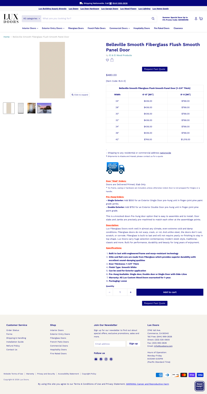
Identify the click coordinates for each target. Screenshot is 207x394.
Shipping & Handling (16, 338)
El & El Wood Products (120, 55)
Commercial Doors (119, 28)
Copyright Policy (89, 374)
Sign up (133, 343)
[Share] (112, 61)
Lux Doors (73, 8)
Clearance (178, 28)
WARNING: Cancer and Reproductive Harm (147, 384)
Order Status (12, 330)
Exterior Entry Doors (52, 28)
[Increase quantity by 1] (130, 292)
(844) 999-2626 (120, 3)
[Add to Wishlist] (107, 60)
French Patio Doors (96, 28)
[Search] (153, 18)
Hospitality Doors (141, 28)
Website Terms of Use (13, 374)
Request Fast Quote (154, 69)
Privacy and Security (46, 374)
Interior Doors (29, 28)
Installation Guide (15, 342)
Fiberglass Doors (76, 28)
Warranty (30, 374)
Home (7, 37)
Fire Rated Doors (161, 28)
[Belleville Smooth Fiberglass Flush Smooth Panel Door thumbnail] (8, 108)
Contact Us (11, 349)
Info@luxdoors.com (163, 346)
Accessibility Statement (68, 374)
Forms (9, 334)
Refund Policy (13, 346)
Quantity (110, 286)
